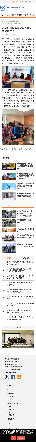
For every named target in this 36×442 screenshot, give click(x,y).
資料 (9, 423)
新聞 (10, 407)
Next (33, 340)
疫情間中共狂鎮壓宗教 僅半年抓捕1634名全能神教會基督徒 (19, 311)
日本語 (21, 1)
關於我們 (11, 419)
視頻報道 (11, 409)
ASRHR (15, 34)
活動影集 (18, 327)
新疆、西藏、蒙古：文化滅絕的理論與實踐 (20, 298)
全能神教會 (13, 149)
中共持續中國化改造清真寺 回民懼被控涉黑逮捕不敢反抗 (20, 318)
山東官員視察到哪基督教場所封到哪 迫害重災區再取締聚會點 (20, 270)
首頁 (7, 15)
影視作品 (11, 415)
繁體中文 (14, 1)
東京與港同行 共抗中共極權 (25, 221)
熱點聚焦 (10, 258)
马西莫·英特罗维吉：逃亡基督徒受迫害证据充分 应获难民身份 (25, 176)
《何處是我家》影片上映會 (25, 230)
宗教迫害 (28, 149)
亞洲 (5, 149)
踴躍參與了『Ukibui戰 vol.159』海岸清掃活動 (25, 245)
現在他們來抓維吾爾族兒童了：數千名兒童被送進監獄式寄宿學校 (20, 277)
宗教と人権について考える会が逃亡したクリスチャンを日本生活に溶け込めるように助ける (25, 213)
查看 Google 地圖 (12, 372)
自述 (10, 399)
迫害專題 (11, 393)
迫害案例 (26, 258)
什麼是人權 (11, 389)
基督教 (21, 149)
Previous (2, 340)
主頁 (9, 385)
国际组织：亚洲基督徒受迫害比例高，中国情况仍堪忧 (25, 186)
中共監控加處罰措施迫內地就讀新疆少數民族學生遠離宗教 (20, 291)
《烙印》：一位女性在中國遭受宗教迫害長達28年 (20, 304)
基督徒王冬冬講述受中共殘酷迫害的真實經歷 (25, 195)
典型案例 (11, 397)
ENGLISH (28, 1)
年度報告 (11, 426)
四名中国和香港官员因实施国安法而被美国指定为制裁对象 (20, 263)
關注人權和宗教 (13, 403)
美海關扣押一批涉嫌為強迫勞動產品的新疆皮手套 (20, 284)
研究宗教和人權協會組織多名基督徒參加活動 (25, 236)
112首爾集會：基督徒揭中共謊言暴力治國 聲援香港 (25, 166)
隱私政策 (21, 438)
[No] (34, 435)
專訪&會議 (12, 412)
